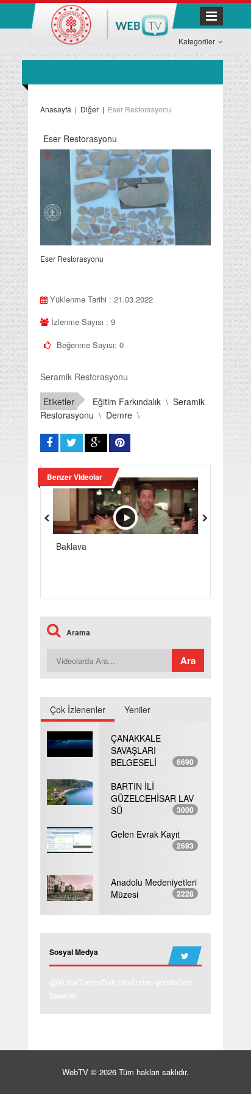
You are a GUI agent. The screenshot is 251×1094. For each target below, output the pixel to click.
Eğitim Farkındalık (127, 401)
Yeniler (137, 709)
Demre (119, 415)
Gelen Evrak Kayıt (145, 834)
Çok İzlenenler (77, 709)
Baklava (71, 546)
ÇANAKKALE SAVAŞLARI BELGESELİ (136, 750)
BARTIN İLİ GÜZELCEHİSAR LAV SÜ (152, 798)
